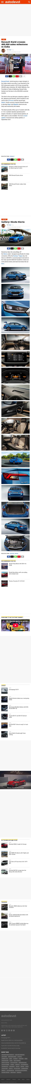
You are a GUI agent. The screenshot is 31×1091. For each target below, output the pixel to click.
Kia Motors (17, 1068)
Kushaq (15, 256)
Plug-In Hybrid (5, 1064)
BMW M (3, 1070)
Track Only (5, 1068)
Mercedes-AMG (22, 1062)
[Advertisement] (15, 20)
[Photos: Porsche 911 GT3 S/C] (4, 583)
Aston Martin (10, 1070)
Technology (5, 1066)
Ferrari (19, 1072)
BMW (10, 1058)
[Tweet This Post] (12, 248)
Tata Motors (13, 1062)
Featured (4, 1056)
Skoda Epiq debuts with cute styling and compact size (18, 573)
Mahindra (12, 1066)
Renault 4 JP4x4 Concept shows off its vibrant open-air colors (18, 167)
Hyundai (15, 1058)
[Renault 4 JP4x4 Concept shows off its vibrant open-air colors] (4, 169)
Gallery (12, 553)
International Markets (8, 1054)
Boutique (13, 1072)
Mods (27, 1066)
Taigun (20, 256)
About (2, 1079)
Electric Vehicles (19, 1054)
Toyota (19, 1056)
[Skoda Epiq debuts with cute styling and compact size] (4, 575)
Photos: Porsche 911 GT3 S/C (16, 581)
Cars (19, 1079)
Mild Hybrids (17, 1060)
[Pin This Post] (17, 76)
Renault (12, 156)
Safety (11, 1068)
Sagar (9, 49)
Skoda (16, 553)
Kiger (9, 104)
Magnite (16, 104)
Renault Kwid (5, 81)
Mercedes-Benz (12, 1056)
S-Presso (11, 100)
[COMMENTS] (24, 76)
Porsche (21, 1058)
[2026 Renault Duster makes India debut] (4, 186)
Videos (28, 1079)
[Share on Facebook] (6, 76)
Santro (3, 102)
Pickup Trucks (5, 1072)
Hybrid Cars (5, 1058)
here (2, 263)
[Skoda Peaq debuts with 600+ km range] (4, 566)
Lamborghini (24, 1068)
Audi (26, 1058)
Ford (11, 1060)
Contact (8, 1079)
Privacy (14, 1079)
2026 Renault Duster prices (16, 175)
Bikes (23, 1079)
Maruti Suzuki (5, 1062)
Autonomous (24, 1064)
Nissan (22, 1066)
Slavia (5, 254)
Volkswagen (5, 1060)
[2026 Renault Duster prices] (4, 178)
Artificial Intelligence (21, 1070)
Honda (12, 1064)
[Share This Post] (10, 76)
